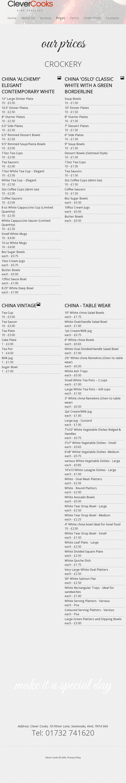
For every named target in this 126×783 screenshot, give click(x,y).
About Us (28, 18)
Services (46, 18)
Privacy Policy (74, 757)
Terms (74, 18)
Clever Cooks (51, 757)
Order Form (92, 18)
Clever (30, 6)
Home (12, 18)
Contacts (112, 18)
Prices (60, 18)
